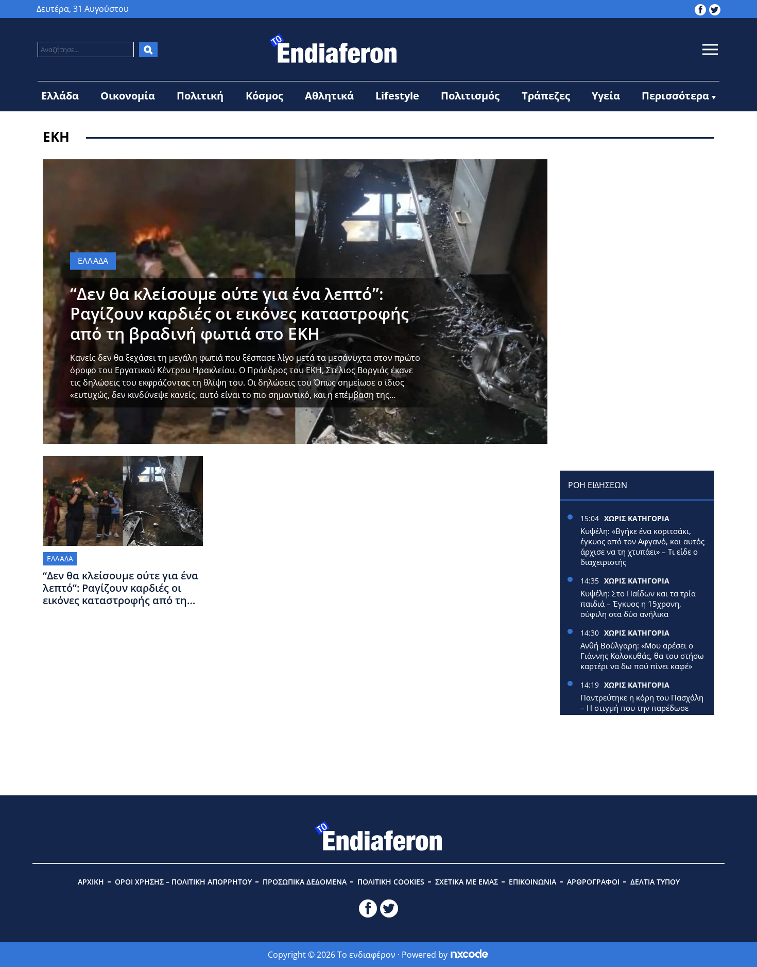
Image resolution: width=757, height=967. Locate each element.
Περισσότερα (675, 96)
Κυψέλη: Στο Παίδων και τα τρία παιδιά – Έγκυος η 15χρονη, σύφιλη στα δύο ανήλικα (638, 603)
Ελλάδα (60, 96)
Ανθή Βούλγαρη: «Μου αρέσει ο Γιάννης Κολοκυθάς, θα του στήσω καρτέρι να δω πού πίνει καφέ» (642, 655)
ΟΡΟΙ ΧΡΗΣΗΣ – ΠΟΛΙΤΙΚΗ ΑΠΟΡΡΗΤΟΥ (183, 882)
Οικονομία (127, 96)
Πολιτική (200, 96)
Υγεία (606, 96)
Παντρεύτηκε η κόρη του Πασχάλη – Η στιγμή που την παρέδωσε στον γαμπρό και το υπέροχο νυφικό (641, 712)
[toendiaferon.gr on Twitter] (714, 8)
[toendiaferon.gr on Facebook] (700, 8)
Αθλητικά (329, 96)
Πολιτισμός (470, 96)
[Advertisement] (637, 223)
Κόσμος (264, 96)
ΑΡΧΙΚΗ (91, 882)
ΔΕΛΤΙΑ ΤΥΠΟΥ (655, 882)
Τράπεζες (546, 96)
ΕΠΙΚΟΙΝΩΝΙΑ (532, 882)
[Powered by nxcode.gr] (469, 954)
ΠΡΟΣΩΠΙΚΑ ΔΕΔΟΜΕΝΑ (305, 882)
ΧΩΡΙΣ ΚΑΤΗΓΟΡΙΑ (636, 518)
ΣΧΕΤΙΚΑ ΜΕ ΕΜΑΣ (466, 882)
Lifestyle (397, 96)
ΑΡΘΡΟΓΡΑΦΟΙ (593, 882)
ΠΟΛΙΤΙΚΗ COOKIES (390, 882)
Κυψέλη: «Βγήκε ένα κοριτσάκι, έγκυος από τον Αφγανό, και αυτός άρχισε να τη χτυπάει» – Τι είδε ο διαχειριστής (642, 546)
